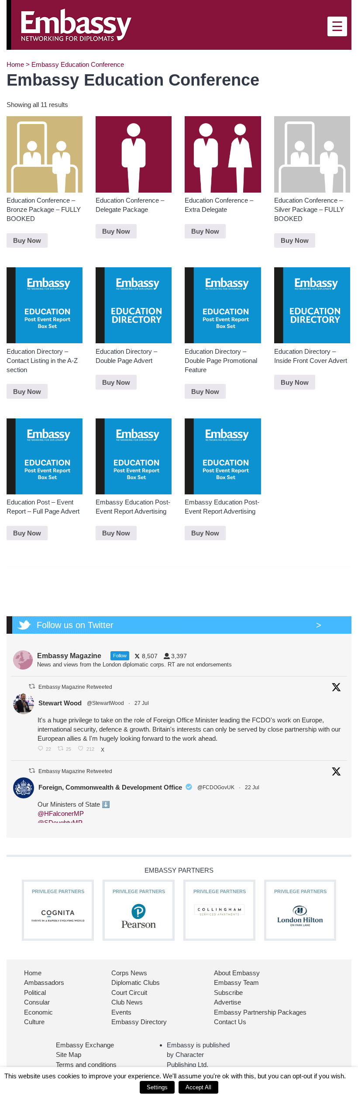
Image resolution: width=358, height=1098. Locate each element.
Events (121, 1012)
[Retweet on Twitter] (32, 686)
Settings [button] (157, 1087)
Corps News (129, 973)
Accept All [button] (198, 1087)
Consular (37, 1002)
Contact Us (230, 1021)
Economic (38, 1012)
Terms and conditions (86, 1064)
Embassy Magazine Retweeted (75, 687)
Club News (127, 1002)
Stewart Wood (60, 703)
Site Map (68, 1054)
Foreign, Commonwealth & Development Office (110, 787)
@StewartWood (105, 703)
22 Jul (253, 787)
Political (35, 992)
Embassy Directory (139, 1021)
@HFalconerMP (61, 813)
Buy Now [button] (27, 240)
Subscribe (228, 992)
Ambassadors (44, 982)
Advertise (227, 1002)
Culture (34, 1021)
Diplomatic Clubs (135, 982)
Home (15, 64)
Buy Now (116, 533)
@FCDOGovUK (215, 787)
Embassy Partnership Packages (260, 1012)
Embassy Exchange (85, 1045)
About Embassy (237, 973)
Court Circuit (129, 992)
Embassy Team (236, 982)
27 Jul (142, 703)
